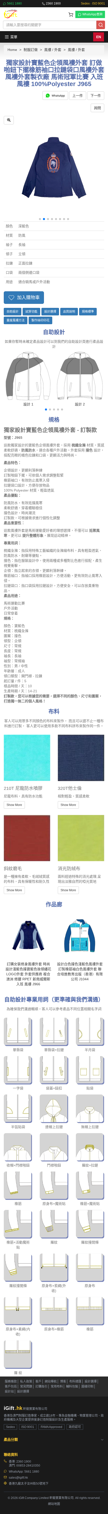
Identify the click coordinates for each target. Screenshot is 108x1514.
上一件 (77, 96)
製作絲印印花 (40, 320)
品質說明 (69, 311)
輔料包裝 (72, 1386)
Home (12, 50)
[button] (40, 219)
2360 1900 (53, 3)
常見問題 (26, 1386)
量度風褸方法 (16, 320)
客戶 (38, 1381)
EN (98, 37)
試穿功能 (31, 311)
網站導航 (51, 1381)
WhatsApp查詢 (92, 14)
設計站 (9, 1391)
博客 (63, 1381)
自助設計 (13, 311)
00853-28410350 (28, 1465)
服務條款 (11, 1381)
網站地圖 (54, 1504)
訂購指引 (41, 1386)
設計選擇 (50, 311)
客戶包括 (11, 1386)
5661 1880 (14, 3)
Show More (14, 805)
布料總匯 (75, 1381)
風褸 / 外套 (52, 50)
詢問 (97, 108)
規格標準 (88, 311)
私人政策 (26, 1381)
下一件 (95, 96)
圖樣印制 (87, 1386)
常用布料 (57, 1386)
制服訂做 (31, 50)
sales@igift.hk (18, 1477)
